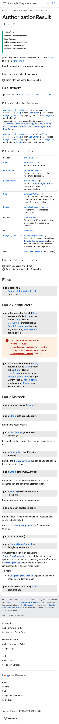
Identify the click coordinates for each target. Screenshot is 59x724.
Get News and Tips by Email (14, 632)
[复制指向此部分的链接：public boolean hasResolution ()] (10, 511)
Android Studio (8, 660)
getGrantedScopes (32, 170)
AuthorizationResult (34, 94)
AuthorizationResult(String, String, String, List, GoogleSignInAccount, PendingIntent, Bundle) (27, 126)
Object (51, 57)
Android (5, 682)
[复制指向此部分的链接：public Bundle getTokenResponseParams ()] (20, 495)
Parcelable (19, 61)
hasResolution (30, 217)
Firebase (6, 691)
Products (14, 10)
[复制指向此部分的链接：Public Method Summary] (35, 151)
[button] (21, 80)
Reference (45, 10)
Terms (5, 711)
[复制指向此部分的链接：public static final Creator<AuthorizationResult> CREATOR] (20, 294)
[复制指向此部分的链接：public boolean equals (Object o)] (10, 408)
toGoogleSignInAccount (34, 235)
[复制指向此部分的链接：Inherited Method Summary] (39, 260)
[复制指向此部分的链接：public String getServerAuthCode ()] (12, 475)
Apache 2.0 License (25, 605)
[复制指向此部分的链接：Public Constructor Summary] (41, 103)
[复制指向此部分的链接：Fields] (13, 280)
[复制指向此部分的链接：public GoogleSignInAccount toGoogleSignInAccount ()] (35, 547)
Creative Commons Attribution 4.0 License (21, 602)
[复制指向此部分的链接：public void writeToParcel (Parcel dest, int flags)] (25, 590)
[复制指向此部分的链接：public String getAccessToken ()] (10, 419)
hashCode (28, 231)
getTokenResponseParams (36, 207)
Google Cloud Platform (12, 695)
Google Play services (29, 10)
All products (7, 700)
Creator (21, 94)
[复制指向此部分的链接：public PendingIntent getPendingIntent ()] (18, 455)
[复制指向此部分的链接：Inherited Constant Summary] (41, 74)
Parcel (39, 251)
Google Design (8, 648)
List (30, 113)
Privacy (13, 711)
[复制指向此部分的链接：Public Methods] (28, 397)
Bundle (19, 142)
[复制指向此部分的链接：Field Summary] (23, 88)
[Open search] (48, 3)
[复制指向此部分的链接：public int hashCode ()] (28, 536)
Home (4, 10)
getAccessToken (31, 163)
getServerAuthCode (33, 194)
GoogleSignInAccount (12, 115)
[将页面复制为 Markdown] (13, 24)
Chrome (5, 687)
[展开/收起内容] (13, 32)
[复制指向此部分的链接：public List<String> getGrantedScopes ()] (20, 435)
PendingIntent (48, 115)
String (24, 110)
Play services (27, 3)
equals (27, 158)
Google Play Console (11, 665)
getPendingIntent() (25, 525)
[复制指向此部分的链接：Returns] (14, 570)
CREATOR (51, 94)
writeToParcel (30, 251)
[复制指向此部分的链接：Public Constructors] (35, 305)
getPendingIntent (31, 181)
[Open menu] (4, 3)
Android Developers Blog (12, 628)
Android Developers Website (14, 644)
